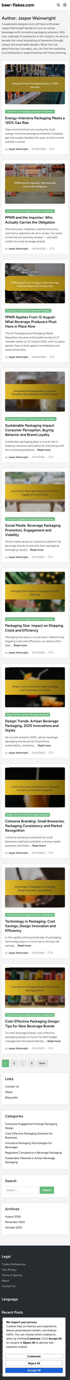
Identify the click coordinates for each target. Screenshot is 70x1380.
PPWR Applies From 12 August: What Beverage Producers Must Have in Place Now (31, 322)
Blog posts (11, 1097)
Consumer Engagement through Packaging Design (30, 519)
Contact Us (12, 1086)
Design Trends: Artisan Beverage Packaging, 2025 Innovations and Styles (32, 726)
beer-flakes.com (18, 5)
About (9, 1092)
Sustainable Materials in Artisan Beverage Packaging (30, 419)
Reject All (34, 1363)
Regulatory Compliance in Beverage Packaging (28, 310)
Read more (44, 449)
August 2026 (13, 1216)
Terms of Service (12, 1275)
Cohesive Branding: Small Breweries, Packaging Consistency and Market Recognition (35, 826)
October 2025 (13, 1227)
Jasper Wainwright (18, 149)
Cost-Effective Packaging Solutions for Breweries (29, 111)
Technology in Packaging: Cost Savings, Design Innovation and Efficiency (30, 926)
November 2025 (15, 1222)
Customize (34, 1356)
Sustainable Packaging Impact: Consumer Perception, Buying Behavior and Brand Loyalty (30, 430)
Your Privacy (9, 1269)
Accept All (34, 1370)
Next (42, 1063)
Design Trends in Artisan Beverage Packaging (27, 714)
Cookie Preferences (14, 1264)
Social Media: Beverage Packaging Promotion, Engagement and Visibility (33, 530)
